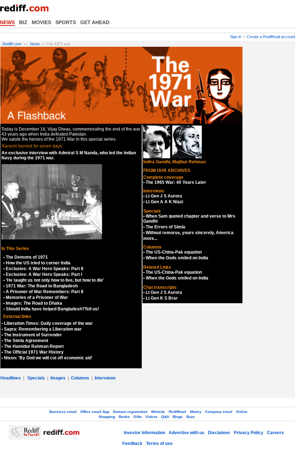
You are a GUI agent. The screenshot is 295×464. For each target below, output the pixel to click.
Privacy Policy (248, 432)
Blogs (178, 417)
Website (158, 412)
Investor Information (144, 432)
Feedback (132, 443)
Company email (218, 412)
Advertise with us (186, 432)
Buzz (190, 417)
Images (57, 378)
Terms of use (159, 443)
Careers (275, 432)
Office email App (94, 412)
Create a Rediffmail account (271, 37)
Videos (151, 417)
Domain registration (130, 412)
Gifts (137, 417)
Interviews (105, 378)
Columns (80, 378)
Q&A (165, 417)
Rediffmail (177, 412)
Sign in (235, 37)
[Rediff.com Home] (27, 10)
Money (195, 412)
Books (124, 417)
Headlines (10, 378)
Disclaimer (219, 432)
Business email (63, 412)
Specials (36, 378)
